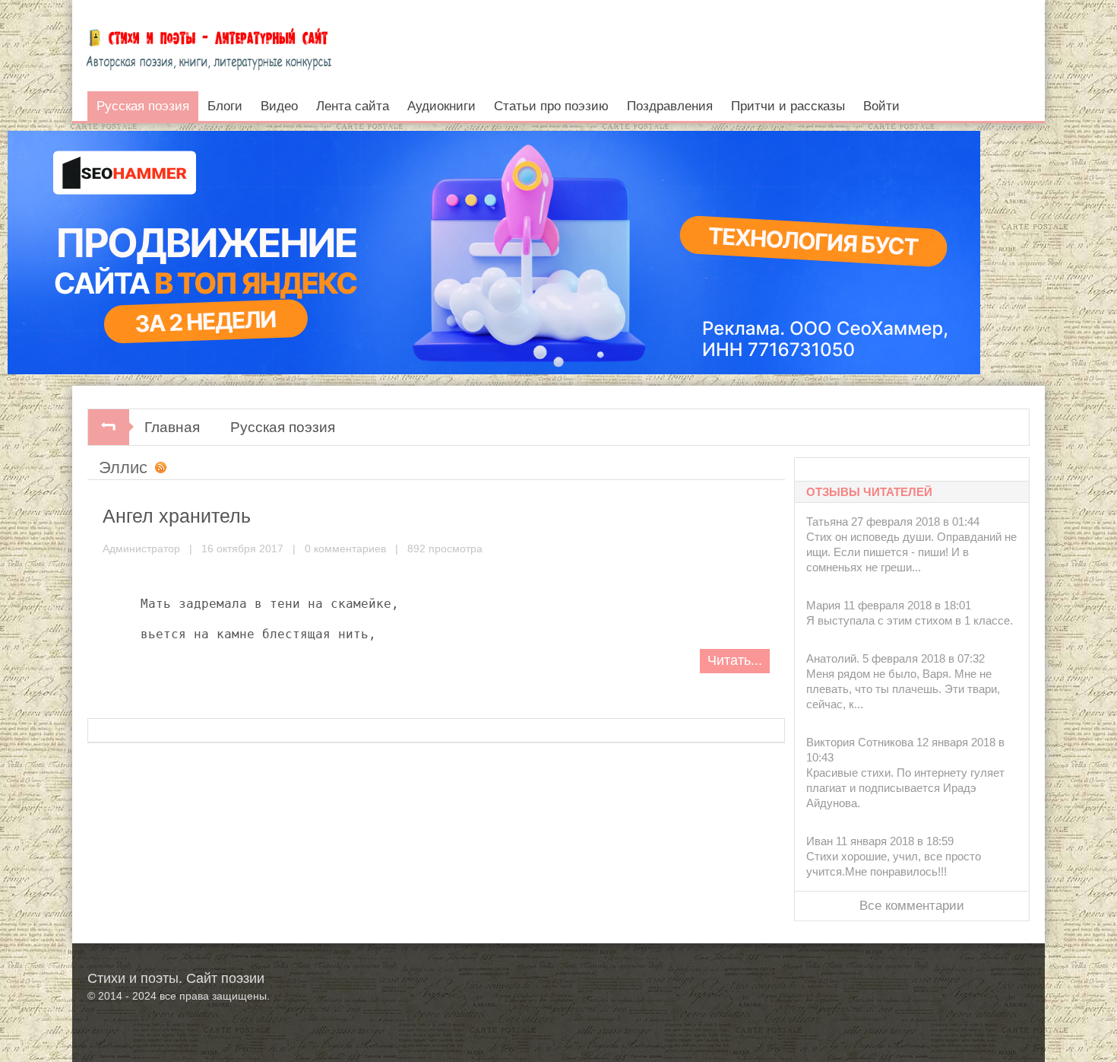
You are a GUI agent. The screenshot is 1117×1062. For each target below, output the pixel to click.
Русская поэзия (282, 427)
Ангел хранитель (177, 515)
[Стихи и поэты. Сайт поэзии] (208, 45)
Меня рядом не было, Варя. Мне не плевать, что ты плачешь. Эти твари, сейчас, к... (903, 689)
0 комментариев (345, 548)
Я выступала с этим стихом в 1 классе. (909, 620)
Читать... (734, 660)
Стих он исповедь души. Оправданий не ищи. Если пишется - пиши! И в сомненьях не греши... (911, 552)
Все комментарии (911, 905)
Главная (172, 427)
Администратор (141, 548)
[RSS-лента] (157, 469)
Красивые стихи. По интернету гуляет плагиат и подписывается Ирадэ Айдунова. (905, 787)
